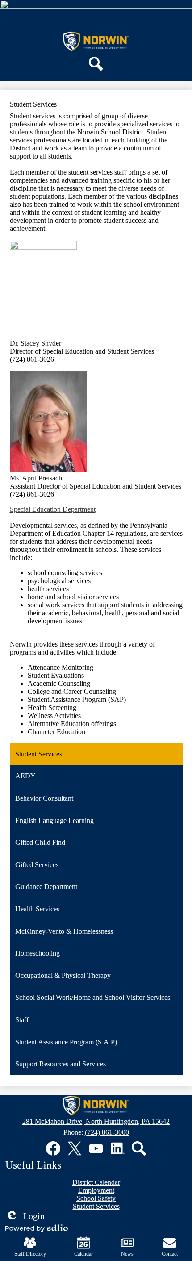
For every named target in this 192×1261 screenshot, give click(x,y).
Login (25, 1216)
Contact (170, 1254)
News (127, 1254)
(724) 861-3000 (107, 1132)
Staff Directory (30, 1254)
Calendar (83, 1254)
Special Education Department (53, 509)
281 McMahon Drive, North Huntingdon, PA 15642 (96, 1121)
